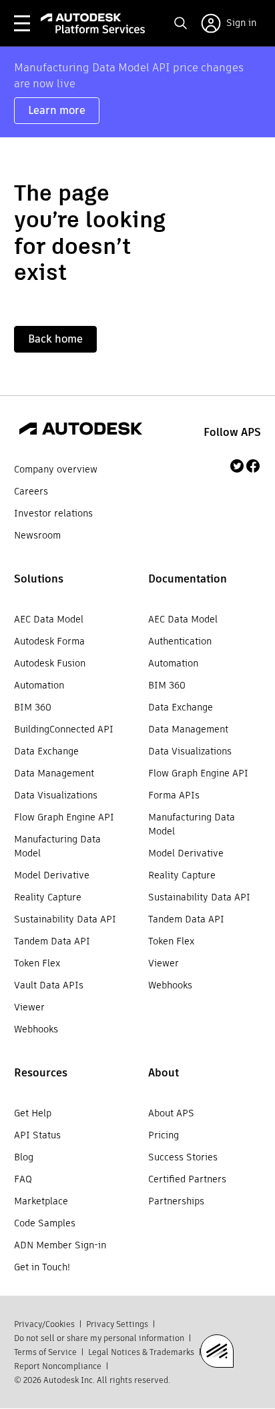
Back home (55, 339)
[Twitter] (237, 466)
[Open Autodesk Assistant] (217, 1351)
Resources (40, 1072)
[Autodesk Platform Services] (93, 23)
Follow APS (232, 432)
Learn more (56, 110)
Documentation (187, 579)
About (163, 1072)
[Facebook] (253, 466)
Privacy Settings (117, 1324)
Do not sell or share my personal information (99, 1338)
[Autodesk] (81, 430)
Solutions (38, 579)
